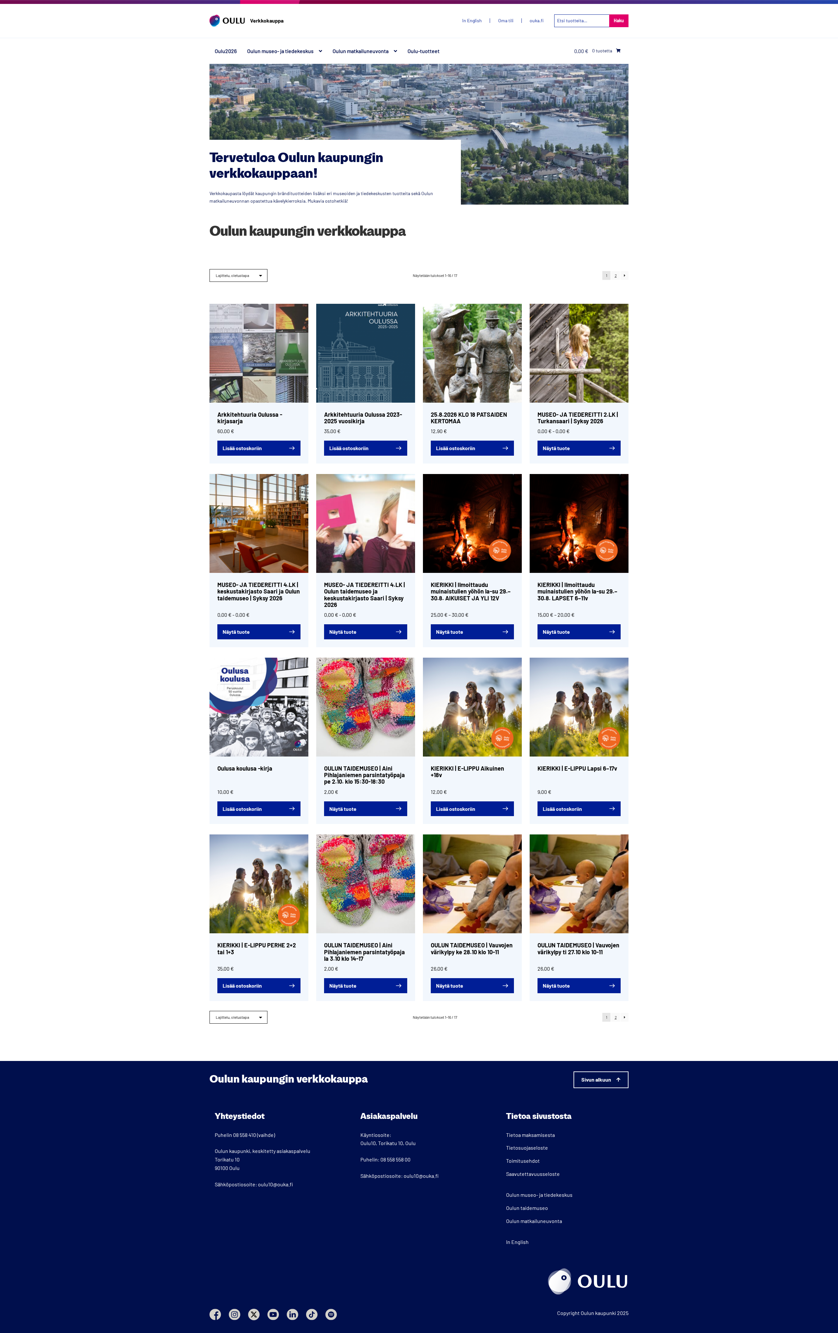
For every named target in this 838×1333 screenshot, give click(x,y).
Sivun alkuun (596, 1079)
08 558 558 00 (395, 1159)
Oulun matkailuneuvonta (361, 51)
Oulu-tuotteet (424, 51)
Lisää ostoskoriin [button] (242, 448)
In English (517, 1242)
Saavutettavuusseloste (533, 1174)
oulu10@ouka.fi (275, 1184)
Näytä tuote (556, 448)
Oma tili (506, 20)
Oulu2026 (226, 51)
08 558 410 (244, 1135)
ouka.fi (537, 20)
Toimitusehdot (523, 1161)
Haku (619, 20)
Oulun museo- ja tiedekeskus (280, 51)
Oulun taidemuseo (527, 1208)
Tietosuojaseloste (527, 1147)
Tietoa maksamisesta (530, 1135)
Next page (624, 275)
